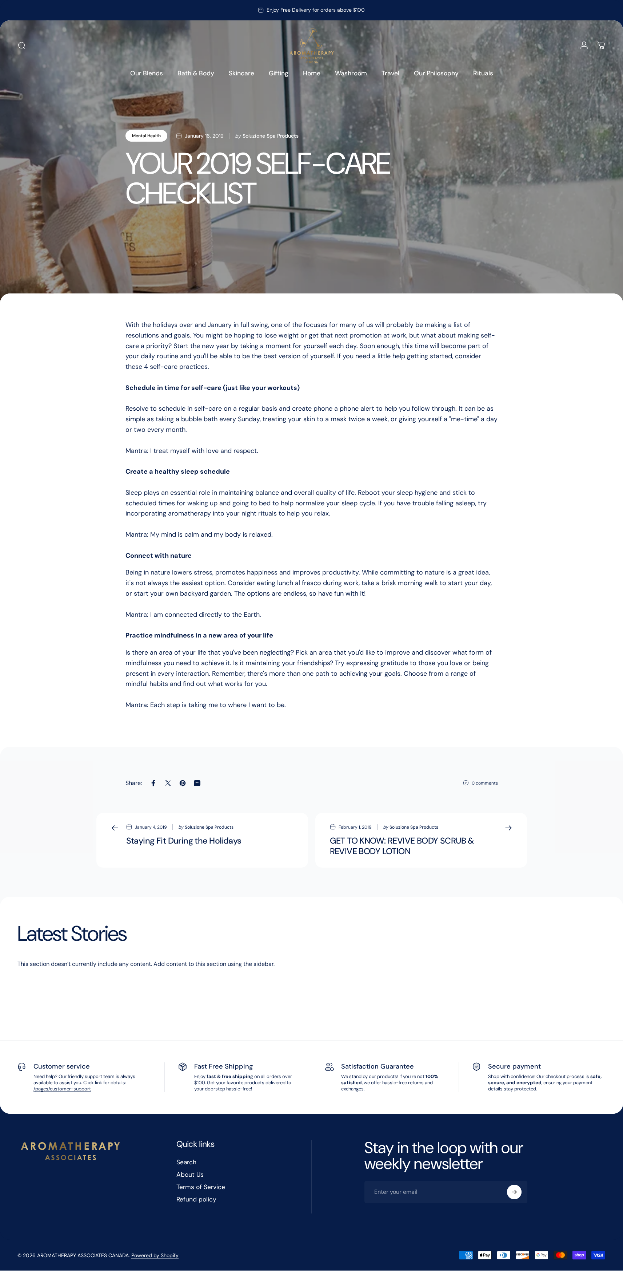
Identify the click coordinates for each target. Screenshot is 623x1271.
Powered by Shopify (155, 1255)
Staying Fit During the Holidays (183, 840)
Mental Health (146, 136)
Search (186, 1162)
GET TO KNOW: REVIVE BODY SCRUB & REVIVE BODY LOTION (402, 846)
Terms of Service (200, 1187)
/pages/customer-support (62, 1089)
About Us (190, 1175)
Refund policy (196, 1199)
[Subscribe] (514, 1192)
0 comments (485, 783)
